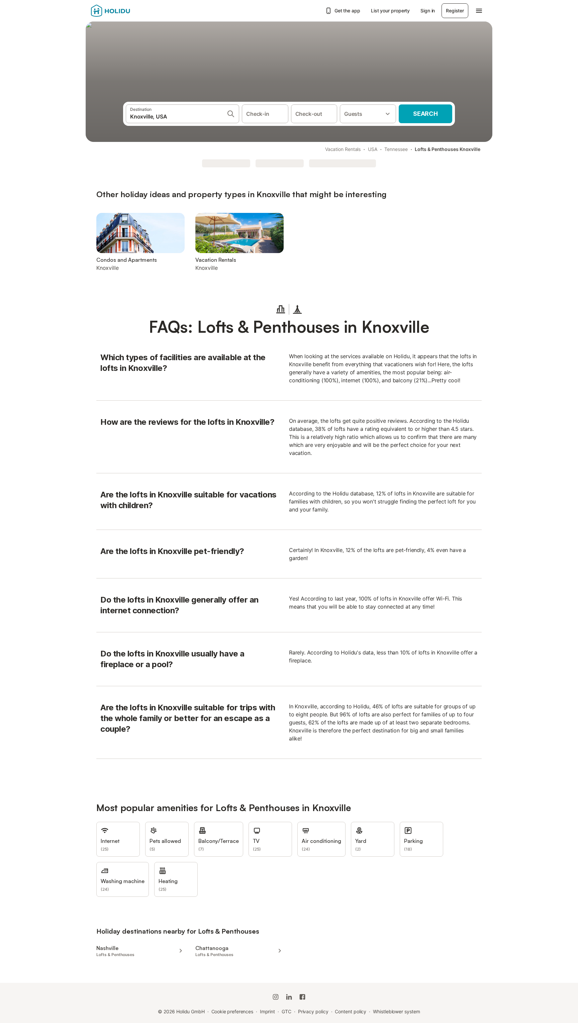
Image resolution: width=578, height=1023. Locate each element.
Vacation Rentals (343, 149)
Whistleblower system (396, 1011)
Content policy (350, 1011)
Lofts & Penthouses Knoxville (447, 149)
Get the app (347, 10)
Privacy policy (313, 1011)
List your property (390, 10)
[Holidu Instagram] (276, 997)
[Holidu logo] (124, 11)
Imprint (267, 1011)
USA (372, 149)
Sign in (427, 10)
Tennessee (395, 149)
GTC (286, 1011)
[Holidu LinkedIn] (289, 997)
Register (455, 10)
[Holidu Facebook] (302, 997)
